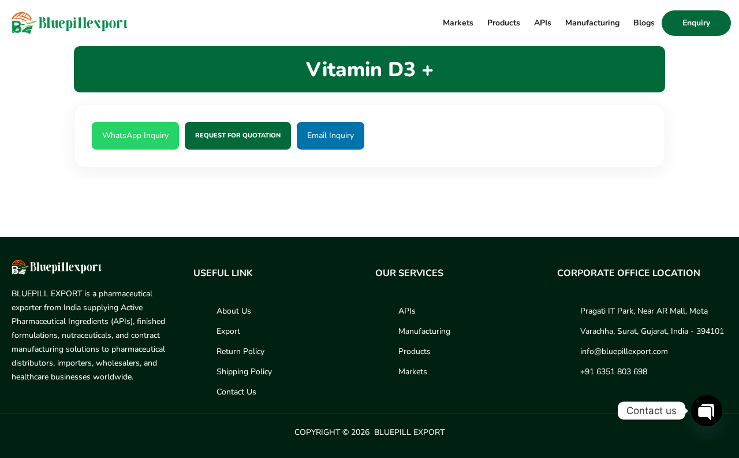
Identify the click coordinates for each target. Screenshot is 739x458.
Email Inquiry (330, 135)
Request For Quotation (238, 135)
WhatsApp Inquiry (135, 135)
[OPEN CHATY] (706, 410)
